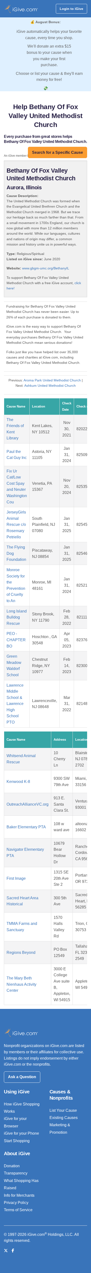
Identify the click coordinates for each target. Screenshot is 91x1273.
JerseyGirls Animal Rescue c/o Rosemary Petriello (16, 524)
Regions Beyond (21, 952)
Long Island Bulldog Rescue (17, 617)
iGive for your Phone (21, 1133)
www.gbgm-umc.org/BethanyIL (45, 268)
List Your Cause (63, 1110)
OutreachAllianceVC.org (28, 804)
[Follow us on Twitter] (6, 1251)
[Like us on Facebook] (13, 1251)
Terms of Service (18, 1210)
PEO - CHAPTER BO (16, 640)
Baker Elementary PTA (26, 827)
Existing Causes (64, 1118)
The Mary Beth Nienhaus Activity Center (21, 984)
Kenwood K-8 (18, 782)
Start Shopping (17, 1141)
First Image (16, 878)
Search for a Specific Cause (57, 152)
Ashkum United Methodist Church (50, 385)
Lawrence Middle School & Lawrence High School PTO (15, 703)
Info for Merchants (19, 1195)
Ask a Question (22, 1077)
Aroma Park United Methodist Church (52, 380)
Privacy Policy (16, 1203)
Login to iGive (71, 9)
